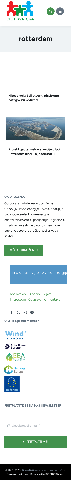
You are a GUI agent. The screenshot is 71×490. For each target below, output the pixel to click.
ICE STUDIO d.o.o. (54, 474)
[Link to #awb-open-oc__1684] (60, 11)
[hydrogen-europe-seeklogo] (15, 367)
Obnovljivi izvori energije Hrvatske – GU (43, 470)
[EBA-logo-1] (15, 351)
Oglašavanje (37, 299)
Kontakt (54, 299)
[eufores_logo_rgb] (12, 378)
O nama (35, 294)
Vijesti (48, 294)
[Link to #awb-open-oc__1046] (51, 11)
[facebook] (11, 312)
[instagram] (25, 312)
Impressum (18, 299)
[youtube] (32, 312)
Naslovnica (18, 294)
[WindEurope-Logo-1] (15, 329)
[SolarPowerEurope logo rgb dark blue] (15, 344)
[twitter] (18, 312)
